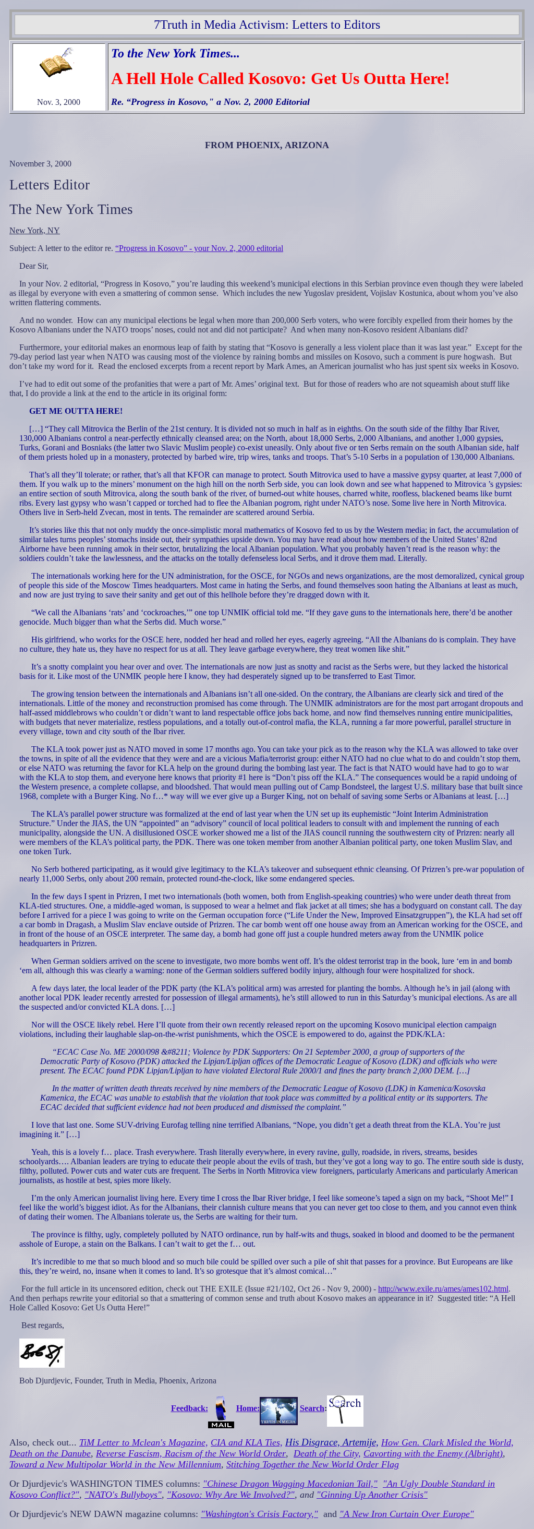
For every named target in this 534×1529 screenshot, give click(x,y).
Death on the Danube (50, 1453)
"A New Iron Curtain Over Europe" (406, 1514)
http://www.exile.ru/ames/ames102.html (443, 1288)
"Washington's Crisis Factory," (259, 1514)
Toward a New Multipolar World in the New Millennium (115, 1464)
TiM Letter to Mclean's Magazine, (143, 1442)
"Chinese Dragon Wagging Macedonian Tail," (290, 1483)
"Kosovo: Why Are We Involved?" (231, 1494)
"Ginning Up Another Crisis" (372, 1494)
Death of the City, (327, 1453)
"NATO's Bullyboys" (123, 1494)
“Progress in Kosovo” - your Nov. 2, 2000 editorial (199, 248)
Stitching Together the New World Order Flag (312, 1464)
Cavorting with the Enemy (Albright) (433, 1453)
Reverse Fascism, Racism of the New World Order (191, 1453)
